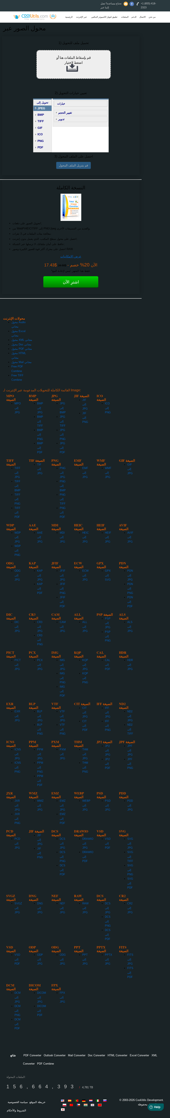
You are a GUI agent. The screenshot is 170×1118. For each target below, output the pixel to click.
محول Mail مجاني (21, 362)
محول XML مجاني (21, 339)
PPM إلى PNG (40, 767)
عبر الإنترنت (81, 17)
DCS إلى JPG (62, 843)
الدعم (133, 17)
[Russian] (105, 1100)
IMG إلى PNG (63, 678)
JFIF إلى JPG (62, 575)
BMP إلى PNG (40, 434)
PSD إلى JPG (107, 805)
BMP (41, 114)
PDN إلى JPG (130, 575)
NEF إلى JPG (62, 908)
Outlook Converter (55, 1055)
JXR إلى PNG (17, 819)
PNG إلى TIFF (63, 499)
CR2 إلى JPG (130, 908)
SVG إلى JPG (130, 843)
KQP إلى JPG (85, 665)
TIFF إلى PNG (17, 499)
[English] (63, 1100)
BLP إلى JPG (39, 716)
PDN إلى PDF (130, 602)
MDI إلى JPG (62, 537)
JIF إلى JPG (85, 404)
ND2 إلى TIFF (130, 729)
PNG (41, 141)
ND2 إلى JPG (130, 716)
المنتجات (125, 17)
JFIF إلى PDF (62, 602)
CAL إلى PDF (107, 665)
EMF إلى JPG (85, 473)
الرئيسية (69, 17)
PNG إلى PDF (63, 512)
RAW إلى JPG (85, 908)
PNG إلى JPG (63, 473)
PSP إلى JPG (107, 623)
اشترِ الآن (71, 282)
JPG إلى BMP (63, 408)
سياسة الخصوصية (18, 1102)
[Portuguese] (77, 1100)
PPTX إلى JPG (108, 959)
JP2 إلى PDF (107, 764)
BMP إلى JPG (40, 408)
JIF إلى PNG (85, 418)
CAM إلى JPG (63, 627)
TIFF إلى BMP (18, 486)
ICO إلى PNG (108, 408)
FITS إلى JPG (130, 959)
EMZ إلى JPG (63, 805)
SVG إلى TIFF (130, 857)
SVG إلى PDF (130, 883)
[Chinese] (100, 1104)
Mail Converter (76, 1055)
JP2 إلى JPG (107, 750)
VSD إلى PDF (107, 843)
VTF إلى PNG (63, 729)
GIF (40, 127)
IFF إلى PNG (108, 726)
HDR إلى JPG (130, 665)
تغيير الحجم (65, 112)
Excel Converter (139, 1055)
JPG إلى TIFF (63, 421)
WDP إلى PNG (18, 550)
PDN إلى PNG (130, 588)
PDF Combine (45, 1063)
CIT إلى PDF (85, 726)
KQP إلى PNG (85, 678)
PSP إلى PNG (108, 636)
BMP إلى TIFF (40, 421)
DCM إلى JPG (18, 997)
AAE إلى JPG (40, 537)
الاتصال (142, 17)
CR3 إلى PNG (40, 640)
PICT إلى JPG (18, 665)
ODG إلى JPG (18, 575)
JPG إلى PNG (63, 434)
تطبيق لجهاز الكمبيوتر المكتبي (104, 17)
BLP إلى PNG (40, 729)
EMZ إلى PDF (63, 819)
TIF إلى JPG (39, 469)
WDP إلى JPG (18, 537)
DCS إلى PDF (62, 870)
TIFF (41, 121)
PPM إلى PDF (40, 780)
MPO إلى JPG (18, 408)
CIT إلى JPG (85, 712)
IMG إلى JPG (62, 665)
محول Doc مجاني (21, 344)
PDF (40, 147)
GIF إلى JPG (130, 469)
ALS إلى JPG (130, 627)
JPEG (41, 108)
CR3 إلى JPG (39, 627)
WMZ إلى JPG (40, 805)
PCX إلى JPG (40, 665)
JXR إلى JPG (17, 805)
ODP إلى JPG (40, 959)
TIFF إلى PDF (17, 512)
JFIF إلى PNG (63, 588)
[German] (84, 1100)
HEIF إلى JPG (108, 537)
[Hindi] (86, 1104)
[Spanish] (70, 1100)
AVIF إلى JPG (130, 537)
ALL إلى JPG (85, 627)
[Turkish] (79, 1104)
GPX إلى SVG (108, 575)
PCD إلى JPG (17, 843)
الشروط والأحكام (16, 1110)
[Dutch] (91, 1100)
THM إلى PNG (85, 767)
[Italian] (98, 1100)
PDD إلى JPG (130, 805)
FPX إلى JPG (62, 997)
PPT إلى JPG (85, 959)
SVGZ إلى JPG (18, 908)
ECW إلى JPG (85, 575)
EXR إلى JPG (17, 716)
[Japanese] (63, 1109)
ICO (40, 134)
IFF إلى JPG (107, 712)
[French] (72, 1104)
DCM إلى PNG (18, 1011)
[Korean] (93, 1104)
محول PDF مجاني (21, 348)
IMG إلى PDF (62, 691)
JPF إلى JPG (130, 750)
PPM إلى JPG (40, 754)
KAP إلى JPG (40, 575)
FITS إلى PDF (130, 973)
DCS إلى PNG (63, 857)
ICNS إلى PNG (18, 767)
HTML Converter (117, 1055)
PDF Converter (32, 1055)
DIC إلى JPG (17, 627)
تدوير (61, 119)
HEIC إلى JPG (85, 537)
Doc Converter (96, 1055)
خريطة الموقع (37, 1102)
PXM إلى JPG (63, 754)
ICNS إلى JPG (18, 754)
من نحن (152, 17)
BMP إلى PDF (40, 448)
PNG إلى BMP (63, 486)
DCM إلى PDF (18, 1024)
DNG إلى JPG (40, 908)
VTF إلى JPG (62, 716)
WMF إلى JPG (108, 473)
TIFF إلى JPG (17, 473)
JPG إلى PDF (62, 448)
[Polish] (65, 1104)
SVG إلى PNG (130, 870)
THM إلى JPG (85, 754)
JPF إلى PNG (130, 764)
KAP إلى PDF (40, 588)
